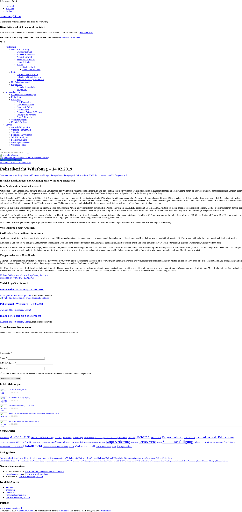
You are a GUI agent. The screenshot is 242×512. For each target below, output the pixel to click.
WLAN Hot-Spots (19, 137)
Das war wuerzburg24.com (18, 390)
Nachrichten (11, 47)
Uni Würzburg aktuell (21, 82)
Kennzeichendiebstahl (91, 442)
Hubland (44, 442)
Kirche (20, 64)
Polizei (14, 72)
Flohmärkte (16, 97)
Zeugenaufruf (121, 175)
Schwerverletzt (201, 442)
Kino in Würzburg (19, 122)
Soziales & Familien (26, 54)
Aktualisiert (4, 437)
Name (3, 358)
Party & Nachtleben (25, 104)
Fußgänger (12, 442)
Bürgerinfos (16, 84)
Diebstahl (142, 437)
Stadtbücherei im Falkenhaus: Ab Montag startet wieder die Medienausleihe (34, 413)
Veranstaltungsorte (19, 120)
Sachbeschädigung (177, 441)
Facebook (10, 6)
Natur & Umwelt (24, 57)
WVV (114, 447)
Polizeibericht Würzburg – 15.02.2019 (17, 278)
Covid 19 (131, 438)
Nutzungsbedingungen (16, 495)
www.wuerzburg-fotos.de (11, 508)
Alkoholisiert (20, 437)
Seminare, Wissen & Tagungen (30, 112)
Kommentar (6, 353)
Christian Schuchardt (110, 438)
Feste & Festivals (24, 117)
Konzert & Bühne (25, 107)
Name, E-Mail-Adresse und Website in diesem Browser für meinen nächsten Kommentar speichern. (47, 373)
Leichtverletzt (82, 175)
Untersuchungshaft (65, 446)
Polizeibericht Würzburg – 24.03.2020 (22, 303)
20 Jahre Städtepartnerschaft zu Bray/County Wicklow (24, 275)
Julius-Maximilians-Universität (65, 442)
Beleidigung (99, 438)
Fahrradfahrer (226, 437)
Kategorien (16, 99)
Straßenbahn (5, 447)
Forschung (4, 442)
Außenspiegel (78, 438)
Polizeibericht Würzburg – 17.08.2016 (22, 289)
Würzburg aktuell (24, 52)
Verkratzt (100, 446)
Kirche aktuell (28, 67)
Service (9, 125)
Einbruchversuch (189, 438)
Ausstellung (58, 438)
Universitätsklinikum (50, 447)
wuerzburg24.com (10, 16)
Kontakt (9, 487)
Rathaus (159, 442)
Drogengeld (69, 175)
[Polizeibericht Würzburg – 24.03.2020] (24, 298)
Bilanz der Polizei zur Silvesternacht (20, 315)
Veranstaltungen (13, 92)
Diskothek (156, 437)
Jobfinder (15, 132)
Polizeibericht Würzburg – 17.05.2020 (21, 405)
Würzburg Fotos (18, 145)
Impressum (10, 490)
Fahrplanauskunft (19, 140)
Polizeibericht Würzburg (27, 74)
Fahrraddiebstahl (206, 437)
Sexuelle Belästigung (216, 442)
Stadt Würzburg (230, 442)
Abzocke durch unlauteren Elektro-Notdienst (44, 471)
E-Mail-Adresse (8, 363)
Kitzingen (102, 442)
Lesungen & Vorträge (26, 115)
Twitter (9, 11)
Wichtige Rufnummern (21, 130)
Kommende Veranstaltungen (23, 94)
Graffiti (28, 442)
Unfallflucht (94, 175)
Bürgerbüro (22, 89)
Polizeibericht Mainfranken (29, 77)
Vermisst (108, 447)
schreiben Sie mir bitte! (70, 37)
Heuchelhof (36, 442)
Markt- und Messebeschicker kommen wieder (24, 421)
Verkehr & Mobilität (26, 59)
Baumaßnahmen (89, 438)
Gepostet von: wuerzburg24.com (14, 175)
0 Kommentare (36, 175)
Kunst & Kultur (24, 62)
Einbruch (177, 437)
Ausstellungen (23, 109)
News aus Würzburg (20, 49)
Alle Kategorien (24, 102)
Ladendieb (134, 442)
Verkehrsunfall (107, 175)
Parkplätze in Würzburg (21, 135)
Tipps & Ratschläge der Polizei (30, 79)
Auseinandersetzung (42, 437)
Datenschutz (11, 492)
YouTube (10, 8)
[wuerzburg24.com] (121, 155)
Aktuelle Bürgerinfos (26, 87)
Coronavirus (122, 438)
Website (3, 368)
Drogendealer (57, 175)
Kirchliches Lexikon (31, 69)
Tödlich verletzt (16, 447)
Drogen (46, 175)
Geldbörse (20, 442)
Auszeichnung (67, 438)
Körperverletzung (118, 442)
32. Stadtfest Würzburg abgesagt (19, 397)
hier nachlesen (86, 32)
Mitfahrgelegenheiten (20, 142)
